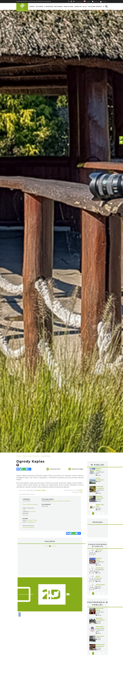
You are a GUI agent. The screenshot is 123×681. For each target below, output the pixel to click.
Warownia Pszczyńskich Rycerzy (100, 607)
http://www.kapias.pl (28, 527)
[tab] (45, 546)
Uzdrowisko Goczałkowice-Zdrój (100, 488)
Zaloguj (104, 1)
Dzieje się (78, 6)
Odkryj (32, 6)
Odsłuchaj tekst (55, 469)
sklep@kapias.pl (31, 522)
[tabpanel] (26, 561)
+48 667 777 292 (32, 520)
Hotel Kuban (100, 555)
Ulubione (96, 1)
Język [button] (88, 1)
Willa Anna (99, 537)
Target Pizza (100, 623)
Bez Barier (58, 6)
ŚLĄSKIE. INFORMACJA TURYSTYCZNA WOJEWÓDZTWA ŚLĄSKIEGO (33, 1)
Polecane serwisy (95, 6)
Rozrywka (25, 515)
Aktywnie (39, 6)
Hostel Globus (100, 572)
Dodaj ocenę (40, 490)
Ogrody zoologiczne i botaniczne (60, 501)
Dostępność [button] (78, 1)
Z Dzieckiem (48, 6)
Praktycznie (68, 6)
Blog (85, 6)
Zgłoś (80, 490)
